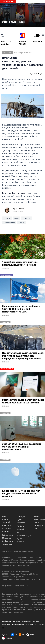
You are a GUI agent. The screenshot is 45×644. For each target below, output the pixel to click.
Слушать (37, 41)
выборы (29, 624)
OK (23, 634)
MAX (8, 634)
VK (16, 634)
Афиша (5, 44)
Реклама (37, 621)
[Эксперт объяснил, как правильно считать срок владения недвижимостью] (22, 428)
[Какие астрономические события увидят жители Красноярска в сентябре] (22, 475)
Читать (22, 41)
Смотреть (6, 41)
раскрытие (39, 624)
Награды (16, 621)
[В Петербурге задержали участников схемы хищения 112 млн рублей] (22, 384)
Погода (22, 44)
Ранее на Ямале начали (13, 193)
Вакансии (26, 621)
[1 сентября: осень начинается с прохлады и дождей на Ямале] (22, 246)
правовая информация (13, 624)
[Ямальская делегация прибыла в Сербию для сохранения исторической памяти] (22, 290)
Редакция (6, 621)
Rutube (9, 638)
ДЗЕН (32, 634)
